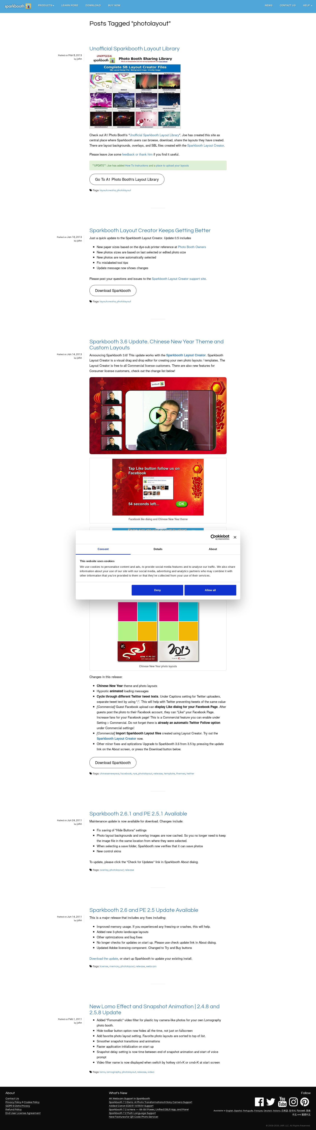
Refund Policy (13, 1109)
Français (258, 1111)
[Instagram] (293, 1105)
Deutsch (268, 1111)
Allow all (210, 590)
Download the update (103, 958)
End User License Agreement (23, 1113)
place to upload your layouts (172, 165)
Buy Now (114, 5)
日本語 (284, 1111)
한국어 (292, 1111)
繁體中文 (306, 1114)
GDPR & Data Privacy (17, 1106)
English (229, 1111)
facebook (126, 773)
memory (114, 966)
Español (238, 1111)
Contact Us (288, 5)
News (268, 5)
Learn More (69, 5)
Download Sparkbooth (113, 290)
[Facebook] (259, 1105)
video (151, 1072)
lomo (103, 1072)
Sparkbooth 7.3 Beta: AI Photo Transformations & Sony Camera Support (150, 1102)
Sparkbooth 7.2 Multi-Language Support (132, 1113)
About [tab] (213, 549)
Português (248, 1111)
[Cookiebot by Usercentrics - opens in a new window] (213, 537)
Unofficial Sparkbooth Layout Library (134, 48)
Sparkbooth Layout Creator (205, 145)
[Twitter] (271, 1105)
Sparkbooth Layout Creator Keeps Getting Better (150, 230)
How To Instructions (136, 165)
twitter (190, 773)
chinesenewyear (109, 773)
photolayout (124, 190)
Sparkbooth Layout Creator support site (179, 278)
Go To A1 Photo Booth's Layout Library (127, 179)
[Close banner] (235, 537)
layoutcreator (108, 190)
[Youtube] (282, 1105)
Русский (301, 1111)
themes (180, 773)
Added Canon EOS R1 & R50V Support (131, 1106)
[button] (46, 5)
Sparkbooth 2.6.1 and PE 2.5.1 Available (138, 814)
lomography (114, 1072)
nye (135, 773)
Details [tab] (158, 549)
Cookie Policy (32, 1102)
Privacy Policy (13, 1102)
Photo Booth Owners (192, 246)
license (104, 966)
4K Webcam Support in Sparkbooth (129, 1098)
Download (93, 5)
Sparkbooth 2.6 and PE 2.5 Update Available (143, 910)
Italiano (276, 1111)
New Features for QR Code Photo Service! (133, 1117)
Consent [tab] (103, 549)
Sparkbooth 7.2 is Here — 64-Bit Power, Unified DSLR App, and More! (149, 1109)
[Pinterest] (304, 1105)
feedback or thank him (137, 154)
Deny (157, 590)
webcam (151, 966)
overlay (104, 870)
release (158, 773)
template (169, 773)
